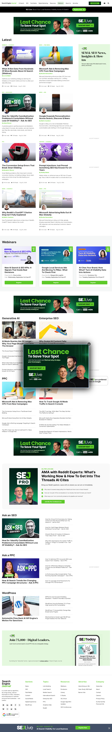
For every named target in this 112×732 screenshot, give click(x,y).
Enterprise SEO (49, 318)
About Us (68, 3)
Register (18, 282)
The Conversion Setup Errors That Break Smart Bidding (18, 166)
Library (63, 692)
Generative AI (11, 318)
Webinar (4, 45)
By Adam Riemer (6, 123)
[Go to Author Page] (6, 63)
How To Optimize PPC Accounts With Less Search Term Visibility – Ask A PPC (58, 560)
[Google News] (3, 705)
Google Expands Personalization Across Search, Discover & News (54, 117)
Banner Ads (81, 692)
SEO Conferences (66, 707)
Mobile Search (47, 692)
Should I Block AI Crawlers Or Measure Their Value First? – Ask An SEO (57, 534)
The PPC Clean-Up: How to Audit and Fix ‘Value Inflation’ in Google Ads (17, 430)
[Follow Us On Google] (93, 381)
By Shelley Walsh (44, 172)
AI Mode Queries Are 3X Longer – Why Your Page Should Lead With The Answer (18, 343)
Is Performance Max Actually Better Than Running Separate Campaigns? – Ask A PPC (59, 574)
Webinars (60, 3)
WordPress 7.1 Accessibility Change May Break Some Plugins (58, 611)
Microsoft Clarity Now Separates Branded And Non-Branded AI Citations (55, 418)
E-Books (63, 695)
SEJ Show (64, 698)
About (98, 689)
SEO (27, 3)
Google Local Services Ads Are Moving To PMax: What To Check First (54, 270)
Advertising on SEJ (84, 686)
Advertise (75, 3)
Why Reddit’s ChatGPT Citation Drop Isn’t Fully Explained (17, 213)
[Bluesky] (3, 709)
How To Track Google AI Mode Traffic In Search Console (53, 403)
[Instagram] (7, 709)
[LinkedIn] (7, 705)
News (40, 45)
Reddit (45, 708)
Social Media (29, 698)
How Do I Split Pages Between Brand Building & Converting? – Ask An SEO (57, 528)
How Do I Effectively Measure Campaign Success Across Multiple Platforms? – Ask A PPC (58, 567)
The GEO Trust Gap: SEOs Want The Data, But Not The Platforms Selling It (54, 412)
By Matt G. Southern (45, 121)
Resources (53, 3)
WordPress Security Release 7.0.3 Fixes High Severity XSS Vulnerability (57, 604)
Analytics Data (47, 705)
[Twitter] (19, 705)
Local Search (47, 689)
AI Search (21, 3)
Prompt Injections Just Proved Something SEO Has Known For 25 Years (55, 167)
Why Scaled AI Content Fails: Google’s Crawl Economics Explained (53, 343)
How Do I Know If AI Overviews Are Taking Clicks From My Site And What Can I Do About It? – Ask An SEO (58, 520)
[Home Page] (9, 3)
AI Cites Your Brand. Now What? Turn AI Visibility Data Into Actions (92, 270)
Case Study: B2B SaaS (85, 689)
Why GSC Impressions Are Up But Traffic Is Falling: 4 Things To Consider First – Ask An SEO (58, 542)
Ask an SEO (9, 92)
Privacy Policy (100, 698)
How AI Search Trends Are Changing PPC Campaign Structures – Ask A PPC (20, 581)
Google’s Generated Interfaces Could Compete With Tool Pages (18, 357)
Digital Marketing (43, 3)
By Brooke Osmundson (46, 73)
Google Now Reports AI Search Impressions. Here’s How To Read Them (55, 432)
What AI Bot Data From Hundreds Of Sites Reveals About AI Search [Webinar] (17, 71)
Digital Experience (30, 702)
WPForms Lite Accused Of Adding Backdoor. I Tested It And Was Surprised (57, 597)
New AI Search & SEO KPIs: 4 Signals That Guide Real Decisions (18, 270)
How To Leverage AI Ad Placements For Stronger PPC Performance (57, 581)
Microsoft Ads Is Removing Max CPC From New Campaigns (54, 70)
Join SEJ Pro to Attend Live (53, 502)
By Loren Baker (6, 75)
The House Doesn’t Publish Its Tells (13, 351)
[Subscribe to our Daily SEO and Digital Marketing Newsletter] (104, 3)
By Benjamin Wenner (8, 170)
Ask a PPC (8, 555)
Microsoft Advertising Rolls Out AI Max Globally (17, 418)
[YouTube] (11, 705)
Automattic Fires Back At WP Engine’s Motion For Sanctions (20, 619)
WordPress (9, 593)
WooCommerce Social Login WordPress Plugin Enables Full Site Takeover (57, 617)
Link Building (47, 686)
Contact (98, 692)
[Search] (108, 3)
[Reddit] (11, 709)
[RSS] (15, 709)
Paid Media (33, 3)
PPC (3, 141)
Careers (98, 695)
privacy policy (44, 661)
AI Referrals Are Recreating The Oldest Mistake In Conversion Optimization (54, 425)
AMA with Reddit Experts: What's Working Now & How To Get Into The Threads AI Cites (70, 476)
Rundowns (64, 689)
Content (41, 141)
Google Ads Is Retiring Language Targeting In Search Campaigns (18, 424)
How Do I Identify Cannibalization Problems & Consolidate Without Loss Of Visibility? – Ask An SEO (18, 118)
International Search (49, 695)
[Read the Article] (19, 55)
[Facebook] (15, 705)
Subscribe (99, 686)
